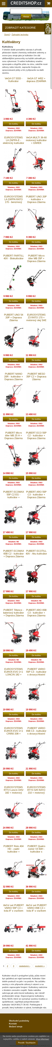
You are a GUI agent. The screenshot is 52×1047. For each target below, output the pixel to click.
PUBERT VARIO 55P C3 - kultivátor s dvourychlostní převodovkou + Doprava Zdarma (36, 675)
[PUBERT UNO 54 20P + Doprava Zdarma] (13, 337)
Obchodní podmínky (19, 1021)
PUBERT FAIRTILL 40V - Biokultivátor (13, 257)
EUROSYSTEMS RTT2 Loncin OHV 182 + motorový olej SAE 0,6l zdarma (13, 793)
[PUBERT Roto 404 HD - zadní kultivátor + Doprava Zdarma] (13, 868)
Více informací (42, 1039)
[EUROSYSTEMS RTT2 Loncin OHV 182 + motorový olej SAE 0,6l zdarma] (13, 809)
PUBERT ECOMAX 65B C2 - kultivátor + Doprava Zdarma (13, 554)
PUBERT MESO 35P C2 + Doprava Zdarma (36, 376)
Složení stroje (15, 1026)
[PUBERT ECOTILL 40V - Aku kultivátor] (36, 573)
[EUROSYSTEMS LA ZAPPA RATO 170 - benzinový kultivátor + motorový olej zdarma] (13, 219)
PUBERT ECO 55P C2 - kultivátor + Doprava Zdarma (36, 435)
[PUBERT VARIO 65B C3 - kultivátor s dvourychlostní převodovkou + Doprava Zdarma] (36, 750)
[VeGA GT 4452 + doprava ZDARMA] (36, 101)
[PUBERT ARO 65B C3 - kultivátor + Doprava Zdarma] (36, 632)
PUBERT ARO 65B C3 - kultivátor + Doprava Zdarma (36, 613)
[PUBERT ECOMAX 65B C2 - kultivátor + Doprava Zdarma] (13, 573)
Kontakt (13, 1023)
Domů (7, 34)
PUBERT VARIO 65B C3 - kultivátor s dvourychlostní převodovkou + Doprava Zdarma (36, 734)
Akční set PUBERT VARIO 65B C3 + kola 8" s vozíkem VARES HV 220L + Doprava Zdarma (36, 911)
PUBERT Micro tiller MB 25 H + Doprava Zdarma (13, 435)
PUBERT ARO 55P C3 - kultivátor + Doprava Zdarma (36, 494)
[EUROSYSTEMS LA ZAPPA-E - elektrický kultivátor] (13, 160)
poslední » (40, 966)
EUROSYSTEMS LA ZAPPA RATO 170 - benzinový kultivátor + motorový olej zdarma (13, 203)
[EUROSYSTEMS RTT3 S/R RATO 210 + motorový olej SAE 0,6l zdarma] (36, 809)
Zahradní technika (20, 34)
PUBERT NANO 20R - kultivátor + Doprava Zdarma (13, 376)
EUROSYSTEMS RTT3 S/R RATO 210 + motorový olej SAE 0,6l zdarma (36, 793)
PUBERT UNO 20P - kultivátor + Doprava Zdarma (36, 199)
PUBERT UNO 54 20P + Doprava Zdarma (13, 317)
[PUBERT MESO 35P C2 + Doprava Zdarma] (36, 396)
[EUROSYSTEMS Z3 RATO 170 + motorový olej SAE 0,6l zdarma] (36, 337)
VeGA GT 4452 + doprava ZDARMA (36, 80)
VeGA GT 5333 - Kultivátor (13, 80)
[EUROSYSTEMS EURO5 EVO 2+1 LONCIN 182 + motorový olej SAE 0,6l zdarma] (13, 691)
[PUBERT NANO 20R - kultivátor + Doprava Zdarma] (13, 396)
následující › (24, 966)
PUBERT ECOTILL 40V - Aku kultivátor (36, 552)
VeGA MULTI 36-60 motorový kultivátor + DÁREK (36, 140)
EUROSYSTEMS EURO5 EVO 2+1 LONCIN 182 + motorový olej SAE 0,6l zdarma (13, 675)
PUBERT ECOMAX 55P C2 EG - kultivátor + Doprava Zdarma (13, 496)
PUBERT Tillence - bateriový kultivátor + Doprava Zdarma (13, 613)
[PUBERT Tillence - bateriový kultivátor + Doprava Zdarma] (13, 632)
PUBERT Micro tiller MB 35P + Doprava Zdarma (36, 258)
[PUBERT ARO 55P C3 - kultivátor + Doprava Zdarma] (36, 514)
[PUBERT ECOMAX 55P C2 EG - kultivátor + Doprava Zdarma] (13, 514)
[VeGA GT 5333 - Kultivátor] (13, 101)
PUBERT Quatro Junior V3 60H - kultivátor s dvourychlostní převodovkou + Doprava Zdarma (36, 853)
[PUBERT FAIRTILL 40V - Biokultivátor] (13, 278)
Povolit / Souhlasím (27, 1042)
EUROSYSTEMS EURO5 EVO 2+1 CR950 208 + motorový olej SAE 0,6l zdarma (13, 734)
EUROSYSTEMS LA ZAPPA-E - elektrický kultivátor (13, 140)
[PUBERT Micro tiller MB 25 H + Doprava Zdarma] (13, 455)
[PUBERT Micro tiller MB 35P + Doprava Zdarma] (36, 278)
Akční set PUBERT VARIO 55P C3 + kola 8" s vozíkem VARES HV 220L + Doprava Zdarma (13, 911)
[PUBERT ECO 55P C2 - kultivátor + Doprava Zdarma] (36, 455)
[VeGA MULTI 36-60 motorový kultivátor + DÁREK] (36, 160)
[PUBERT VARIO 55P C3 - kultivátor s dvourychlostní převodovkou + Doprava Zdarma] (36, 691)
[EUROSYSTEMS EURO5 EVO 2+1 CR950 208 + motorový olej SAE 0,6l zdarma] (13, 750)
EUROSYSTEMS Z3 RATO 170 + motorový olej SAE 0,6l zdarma (36, 318)
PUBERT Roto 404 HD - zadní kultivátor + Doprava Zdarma (13, 850)
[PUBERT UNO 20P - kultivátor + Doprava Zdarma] (36, 219)
